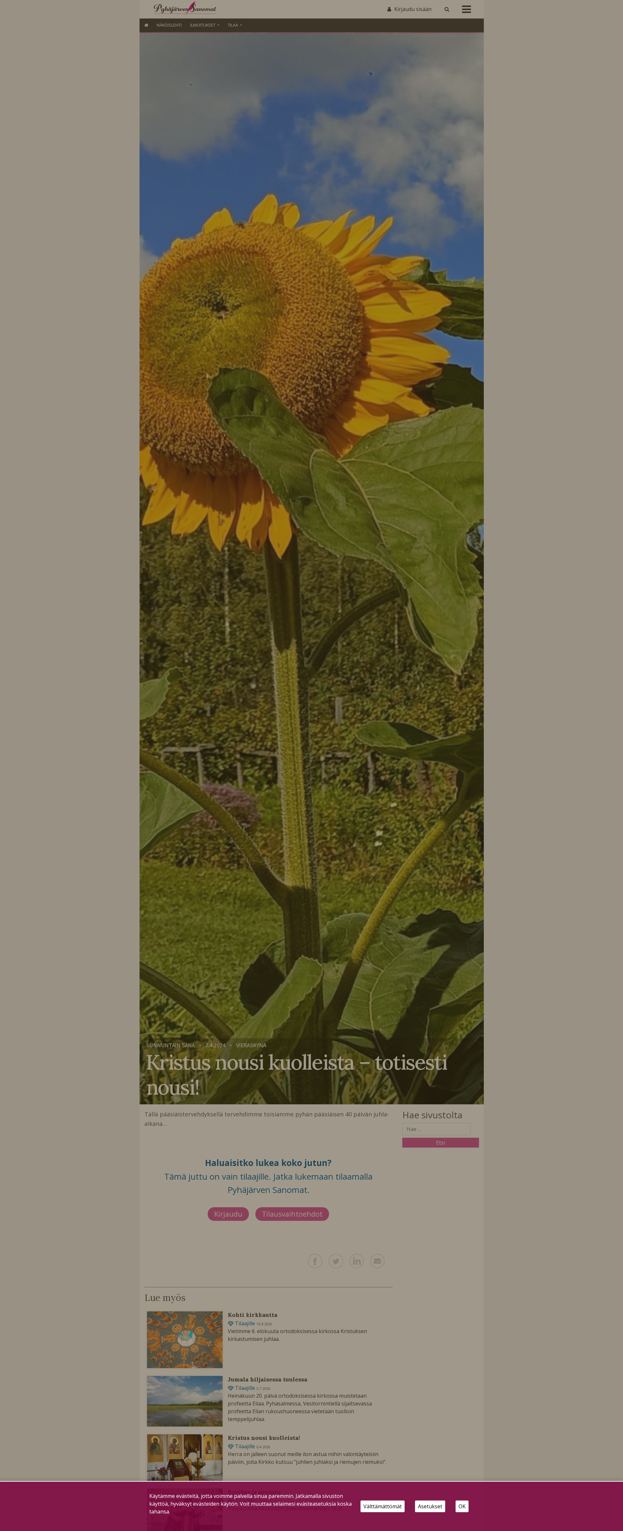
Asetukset (430, 1506)
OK (462, 1506)
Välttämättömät (382, 1506)
